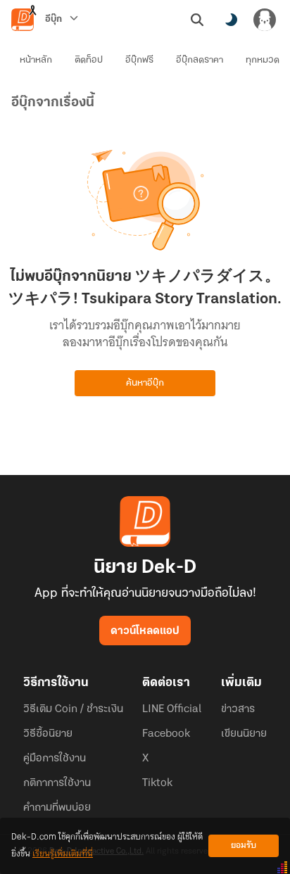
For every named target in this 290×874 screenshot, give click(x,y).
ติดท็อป (89, 60)
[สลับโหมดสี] (231, 20)
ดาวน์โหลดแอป (145, 631)
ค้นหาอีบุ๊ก (145, 383)
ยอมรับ (243, 845)
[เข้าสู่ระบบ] (265, 20)
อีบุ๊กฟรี (139, 60)
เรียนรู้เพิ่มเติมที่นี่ (62, 854)
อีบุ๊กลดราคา (199, 60)
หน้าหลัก (36, 60)
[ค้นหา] (197, 20)
